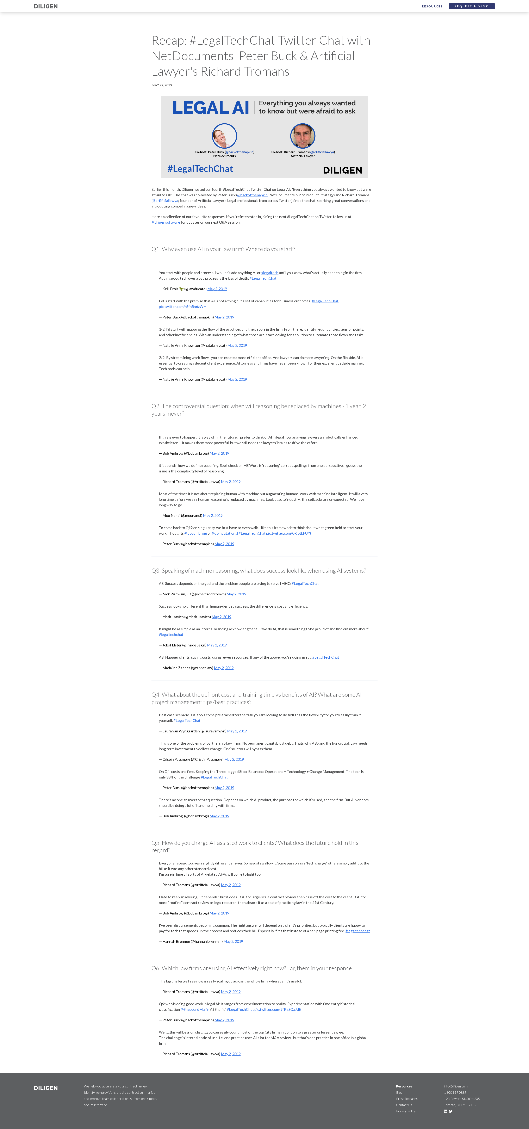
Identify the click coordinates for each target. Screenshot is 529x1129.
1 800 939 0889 (455, 1092)
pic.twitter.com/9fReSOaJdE (277, 1009)
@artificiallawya (165, 200)
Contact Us (404, 1105)
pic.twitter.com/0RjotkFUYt (288, 533)
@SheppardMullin (195, 1009)
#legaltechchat (171, 634)
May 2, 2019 (217, 288)
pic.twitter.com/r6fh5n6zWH (182, 306)
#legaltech (269, 272)
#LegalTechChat (263, 278)
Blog (399, 1092)
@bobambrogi (195, 533)
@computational (225, 533)
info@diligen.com (456, 1086)
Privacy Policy (406, 1111)
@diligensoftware (165, 222)
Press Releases (407, 1098)
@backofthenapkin (252, 195)
